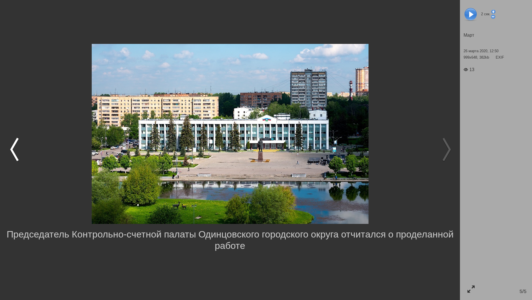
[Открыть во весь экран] (471, 289)
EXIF (500, 57)
